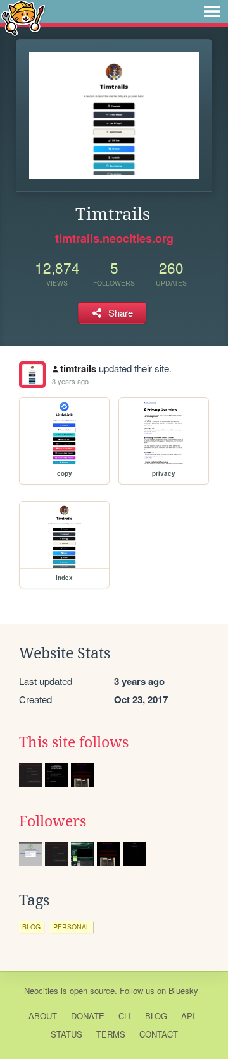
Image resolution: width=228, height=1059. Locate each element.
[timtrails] (32, 374)
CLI (124, 1016)
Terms (110, 1034)
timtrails (78, 368)
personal (71, 926)
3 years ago (70, 381)
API (188, 1016)
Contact (158, 1034)
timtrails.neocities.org (114, 238)
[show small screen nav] (212, 11)
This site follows (74, 742)
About (42, 1016)
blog (31, 926)
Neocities (41, 990)
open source (92, 990)
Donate (87, 1016)
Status (66, 1034)
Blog (156, 1016)
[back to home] (23, 17)
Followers (52, 821)
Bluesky (183, 990)
